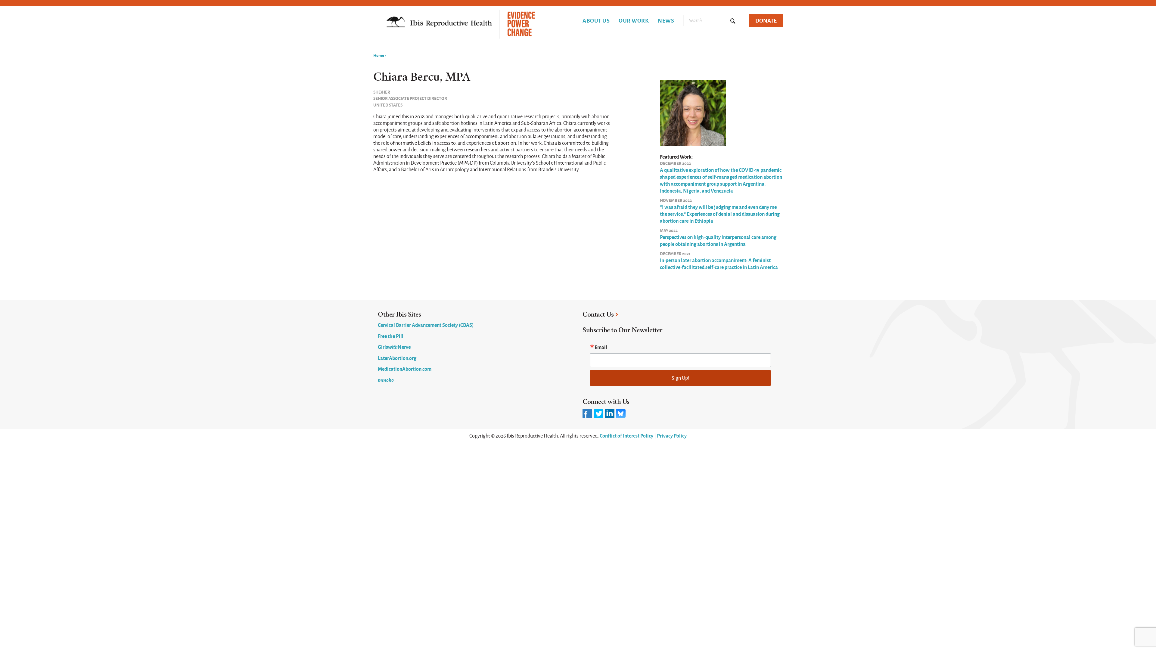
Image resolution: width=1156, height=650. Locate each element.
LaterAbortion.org (397, 357)
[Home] (461, 25)
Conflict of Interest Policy (626, 435)
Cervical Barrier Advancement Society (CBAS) (426, 324)
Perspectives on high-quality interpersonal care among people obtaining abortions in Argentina (718, 240)
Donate (766, 20)
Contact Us (598, 314)
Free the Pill (390, 335)
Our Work (634, 20)
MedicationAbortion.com (404, 368)
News (666, 20)
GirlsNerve (394, 346)
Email (601, 347)
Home (378, 55)
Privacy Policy (672, 435)
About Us (596, 20)
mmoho (386, 379)
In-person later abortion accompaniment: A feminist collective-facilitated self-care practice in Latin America (719, 263)
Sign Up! (680, 377)
